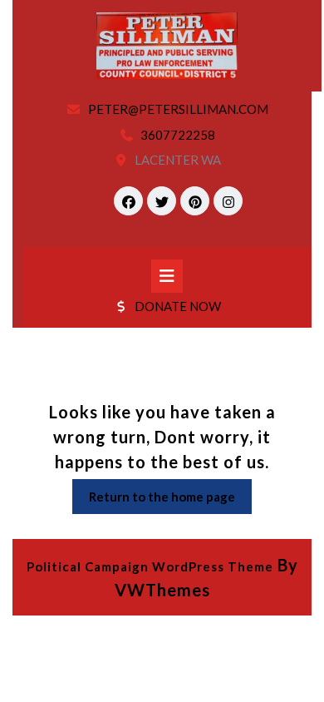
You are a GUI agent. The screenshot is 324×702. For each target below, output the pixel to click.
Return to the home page (170, 501)
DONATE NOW (178, 306)
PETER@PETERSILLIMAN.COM (178, 108)
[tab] (167, 276)
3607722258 (177, 134)
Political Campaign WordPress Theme (150, 566)
